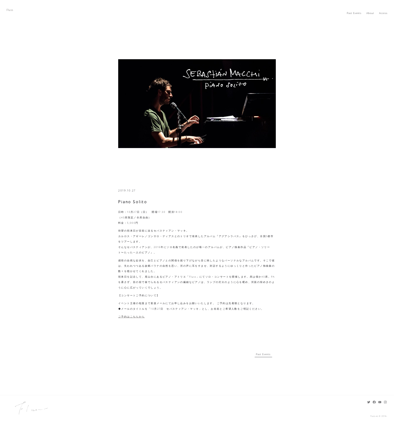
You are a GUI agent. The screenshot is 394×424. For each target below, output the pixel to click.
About (370, 13)
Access (383, 13)
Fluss (10, 10)
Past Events (354, 13)
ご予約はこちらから (131, 316)
